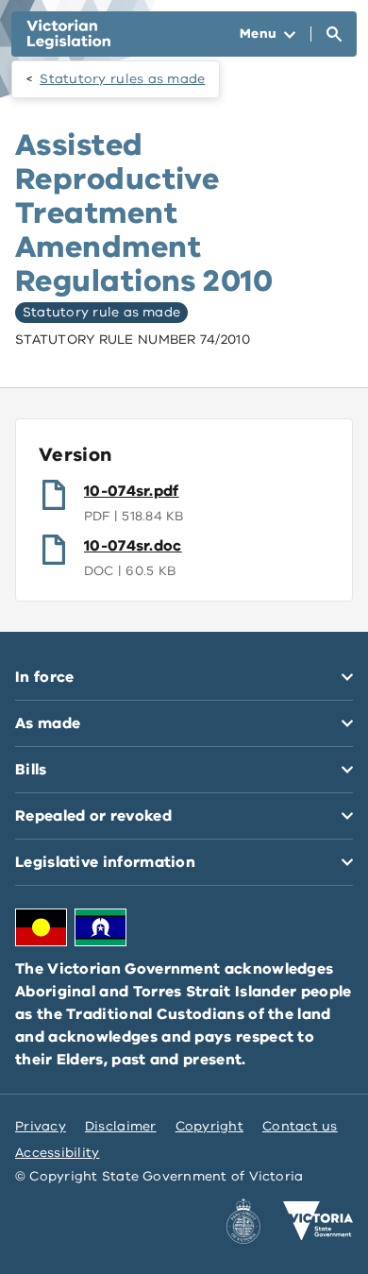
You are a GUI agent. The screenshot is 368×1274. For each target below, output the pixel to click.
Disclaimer (121, 1126)
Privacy (40, 1126)
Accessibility (57, 1153)
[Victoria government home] (318, 1221)
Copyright (209, 1126)
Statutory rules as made (122, 79)
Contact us (300, 1126)
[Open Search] (334, 34)
